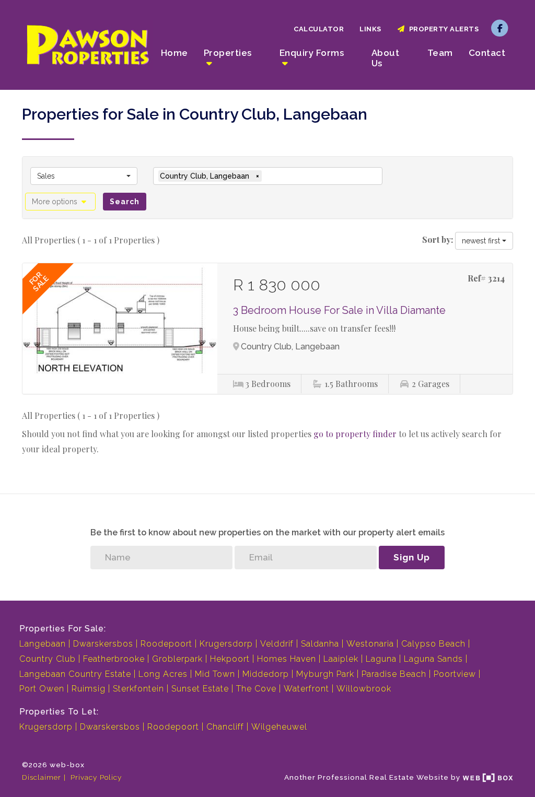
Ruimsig (89, 689)
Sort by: (437, 239)
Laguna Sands (433, 659)
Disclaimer (41, 777)
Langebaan (42, 644)
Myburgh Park (325, 674)
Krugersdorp (226, 644)
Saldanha (320, 644)
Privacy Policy (96, 777)
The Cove (256, 689)
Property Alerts (442, 29)
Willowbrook (363, 689)
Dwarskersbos (103, 644)
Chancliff (225, 727)
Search (124, 201)
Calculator (319, 29)
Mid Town (215, 674)
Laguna (381, 659)
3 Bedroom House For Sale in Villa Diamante (339, 310)
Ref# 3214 (486, 278)
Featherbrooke (114, 659)
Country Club (47, 659)
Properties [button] (228, 53)
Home (174, 53)
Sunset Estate (200, 689)
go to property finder (355, 433)
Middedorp (265, 674)
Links (370, 29)
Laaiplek (340, 659)
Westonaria (370, 644)
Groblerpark (177, 659)
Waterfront (306, 689)
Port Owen (41, 689)
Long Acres (163, 674)
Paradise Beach (394, 674)
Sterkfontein (138, 689)
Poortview (455, 674)
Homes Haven (286, 659)
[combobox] (83, 176)
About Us (385, 58)
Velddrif (277, 644)
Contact (487, 53)
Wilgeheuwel (279, 727)
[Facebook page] (499, 27)
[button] (60, 201)
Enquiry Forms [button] (312, 53)
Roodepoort (166, 644)
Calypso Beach (433, 644)
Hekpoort (230, 659)
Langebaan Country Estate (75, 674)
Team (440, 53)
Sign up (411, 557)
